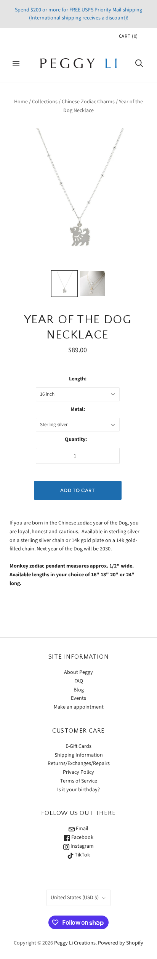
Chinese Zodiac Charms (88, 102)
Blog (79, 690)
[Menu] (16, 63)
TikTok (82, 855)
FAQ (78, 681)
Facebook (81, 837)
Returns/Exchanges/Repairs (79, 763)
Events (78, 698)
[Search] (139, 63)
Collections (45, 102)
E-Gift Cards (78, 746)
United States (75, 897)
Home (21, 102)
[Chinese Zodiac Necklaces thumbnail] (92, 283)
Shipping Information (78, 755)
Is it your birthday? (78, 790)
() (128, 36)
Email (81, 828)
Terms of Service (78, 781)
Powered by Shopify (120, 943)
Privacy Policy (78, 772)
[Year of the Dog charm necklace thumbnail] (64, 283)
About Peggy (78, 672)
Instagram (81, 846)
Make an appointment (79, 707)
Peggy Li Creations (75, 943)
